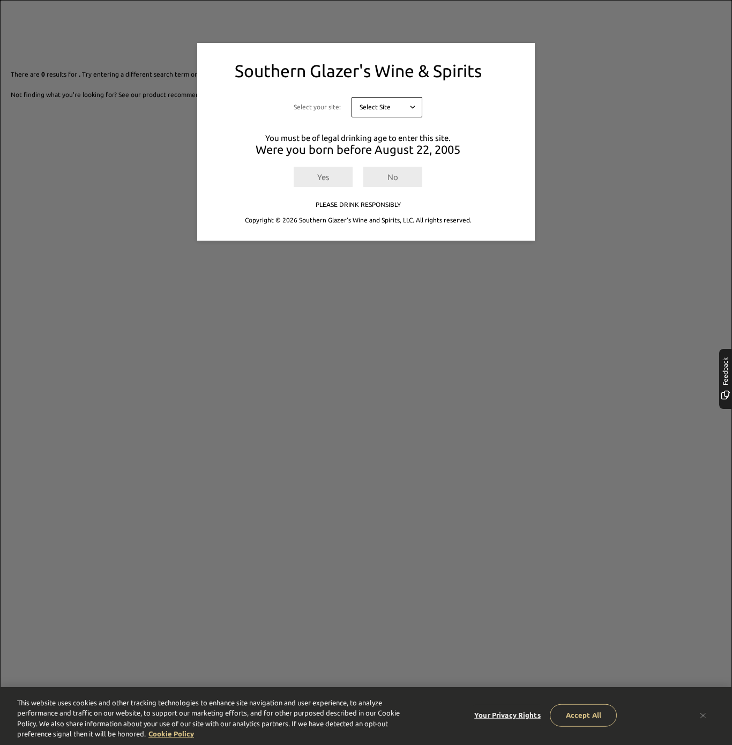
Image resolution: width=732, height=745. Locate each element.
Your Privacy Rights (507, 715)
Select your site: (317, 106)
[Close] (703, 715)
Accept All (583, 715)
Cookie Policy (171, 733)
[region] (366, 716)
